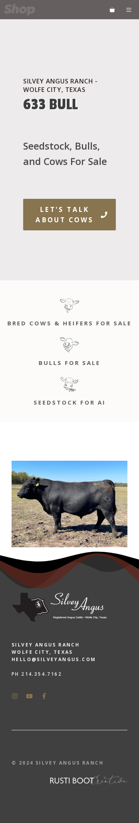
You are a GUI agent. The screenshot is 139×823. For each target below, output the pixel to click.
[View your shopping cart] (112, 9)
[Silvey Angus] (19, 9)
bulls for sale (69, 363)
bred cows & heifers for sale (69, 323)
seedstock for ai (70, 402)
